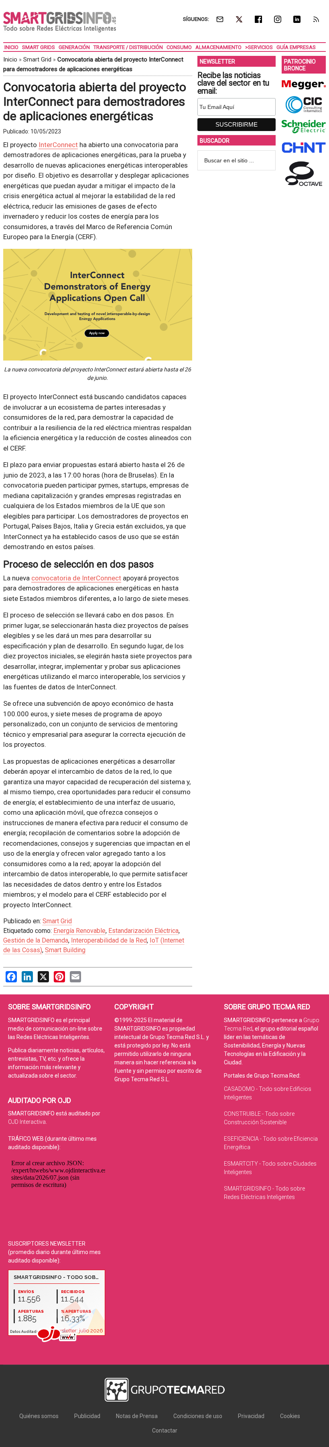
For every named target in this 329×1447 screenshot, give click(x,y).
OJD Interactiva (27, 1122)
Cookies (290, 1416)
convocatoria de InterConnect (76, 578)
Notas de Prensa (137, 1416)
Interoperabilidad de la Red (109, 940)
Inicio (10, 59)
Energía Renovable (79, 931)
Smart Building (65, 950)
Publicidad (87, 1416)
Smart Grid (37, 59)
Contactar (164, 1430)
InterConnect (58, 145)
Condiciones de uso (197, 1416)
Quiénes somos (39, 1416)
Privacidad (251, 1416)
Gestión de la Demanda (35, 940)
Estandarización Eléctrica (143, 931)
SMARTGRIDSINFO (59, 22)
